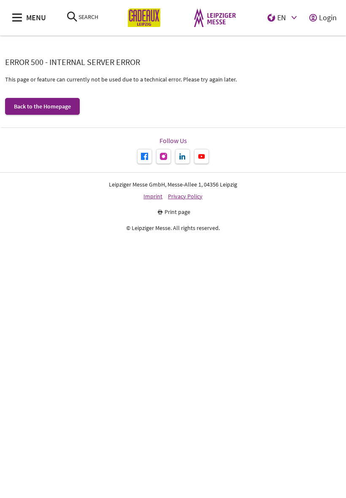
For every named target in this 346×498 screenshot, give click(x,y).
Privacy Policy (185, 196)
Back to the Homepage (42, 106)
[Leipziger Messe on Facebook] (144, 156)
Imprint (152, 196)
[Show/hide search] (72, 17)
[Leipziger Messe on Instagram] (163, 156)
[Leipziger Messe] (215, 17)
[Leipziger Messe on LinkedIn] (182, 156)
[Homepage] (144, 17)
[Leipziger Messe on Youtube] (201, 156)
